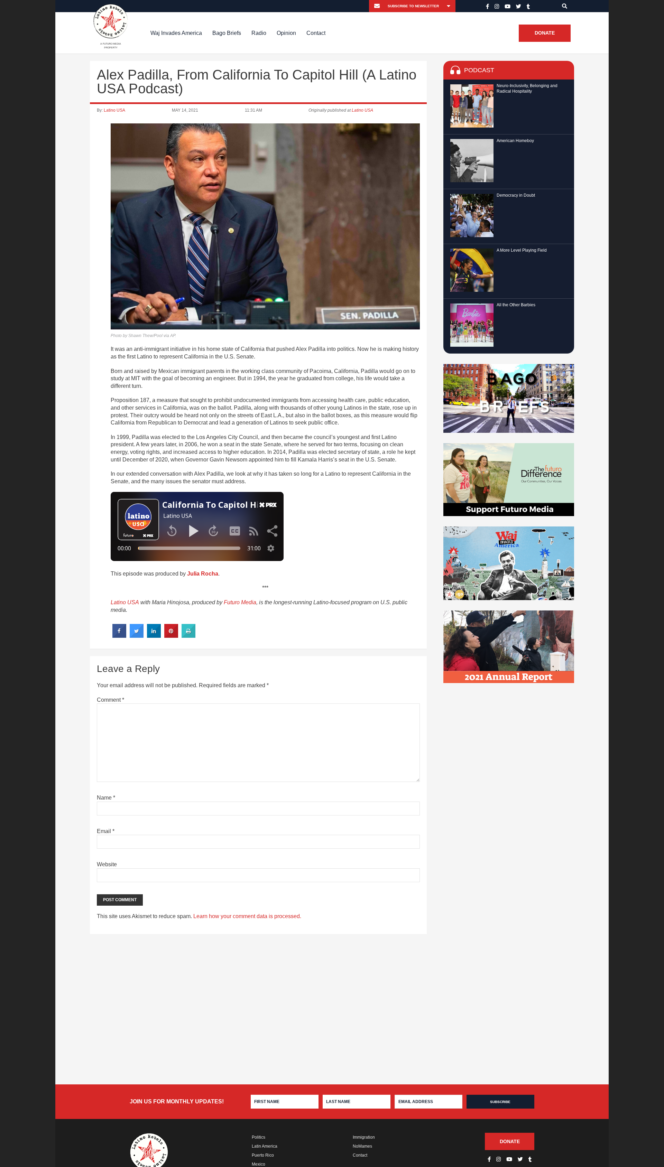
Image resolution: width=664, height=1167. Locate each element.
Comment (110, 700)
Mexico (258, 1164)
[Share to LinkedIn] (154, 635)
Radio (258, 33)
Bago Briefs (226, 33)
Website (107, 864)
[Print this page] (188, 635)
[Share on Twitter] (137, 635)
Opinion (286, 33)
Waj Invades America (176, 33)
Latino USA (114, 110)
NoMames (362, 1146)
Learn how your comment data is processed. (247, 916)
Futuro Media (240, 602)
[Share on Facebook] (119, 635)
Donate (545, 33)
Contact (315, 33)
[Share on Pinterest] (171, 635)
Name (106, 798)
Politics (258, 1137)
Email (105, 831)
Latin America (264, 1146)
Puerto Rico (263, 1155)
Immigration (364, 1137)
